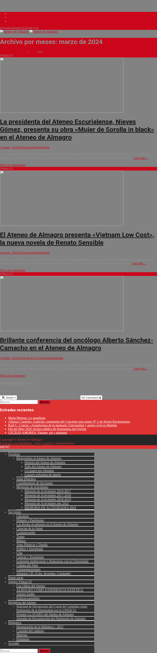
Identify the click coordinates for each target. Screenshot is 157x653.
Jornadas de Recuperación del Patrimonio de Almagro (51, 618)
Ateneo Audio (25, 594)
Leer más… (140, 158)
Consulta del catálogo (30, 631)
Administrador (40, 147)
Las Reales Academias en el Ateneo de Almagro (47, 524)
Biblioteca (14, 622)
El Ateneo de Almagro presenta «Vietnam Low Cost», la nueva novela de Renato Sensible (77, 238)
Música (21, 540)
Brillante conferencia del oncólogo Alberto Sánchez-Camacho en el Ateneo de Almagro (76, 344)
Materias (21, 635)
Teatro (20, 536)
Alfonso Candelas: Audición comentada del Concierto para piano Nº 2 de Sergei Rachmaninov (69, 421)
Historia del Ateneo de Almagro (45, 462)
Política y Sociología (29, 549)
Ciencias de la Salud (32, 358)
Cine (19, 553)
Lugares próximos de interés (43, 474)
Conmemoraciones (28, 569)
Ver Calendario (90, 397)
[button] (8, 398)
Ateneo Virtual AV (20, 581)
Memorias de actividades (32, 487)
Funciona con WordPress (16, 443)
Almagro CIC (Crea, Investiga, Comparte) (43, 573)
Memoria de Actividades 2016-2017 (48, 491)
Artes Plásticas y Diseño (32, 544)
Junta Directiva (26, 479)
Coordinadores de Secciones (34, 483)
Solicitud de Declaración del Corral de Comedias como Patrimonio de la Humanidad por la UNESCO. (51, 608)
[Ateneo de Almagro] (29, 31)
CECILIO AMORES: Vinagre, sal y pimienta (37, 432)
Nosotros (14, 454)
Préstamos (22, 639)
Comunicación (25, 532)
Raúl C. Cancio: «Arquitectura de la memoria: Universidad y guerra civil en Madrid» (63, 425)
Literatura (25, 147)
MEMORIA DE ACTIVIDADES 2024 (50, 507)
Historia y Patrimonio (30, 520)
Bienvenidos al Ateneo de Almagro (39, 458)
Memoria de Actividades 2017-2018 (48, 495)
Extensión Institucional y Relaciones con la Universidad (52, 561)
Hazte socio (15, 577)
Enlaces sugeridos (27, 598)
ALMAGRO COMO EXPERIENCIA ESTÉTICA (49, 590)
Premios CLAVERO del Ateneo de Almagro (45, 614)
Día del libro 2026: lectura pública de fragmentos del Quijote (47, 429)
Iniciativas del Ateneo (22, 602)
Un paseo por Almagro (39, 470)
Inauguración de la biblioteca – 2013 (39, 626)
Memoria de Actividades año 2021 (47, 503)
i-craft (46, 443)
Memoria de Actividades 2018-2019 (48, 499)
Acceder (13, 643)
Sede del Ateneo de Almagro (43, 466)
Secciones (14, 512)
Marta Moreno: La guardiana (26, 418)
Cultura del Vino (27, 565)
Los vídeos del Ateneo (30, 586)
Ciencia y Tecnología (30, 557)
